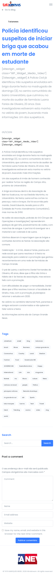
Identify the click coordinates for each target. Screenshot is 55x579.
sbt (23, 397)
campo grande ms (42, 347)
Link (20, 372)
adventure (7, 341)
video (38, 410)
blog (28, 341)
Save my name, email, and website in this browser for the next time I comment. (25, 532)
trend (6, 410)
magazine (39, 372)
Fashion (7, 360)
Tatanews (13, 21)
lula (28, 372)
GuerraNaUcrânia (25, 366)
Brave (16, 347)
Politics (35, 385)
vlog (47, 410)
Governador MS (30, 360)
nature (34, 379)
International (8, 372)
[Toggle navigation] (51, 4)
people (24, 385)
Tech (32, 404)
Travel (41, 404)
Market (6, 379)
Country (21, 353)
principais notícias (11, 391)
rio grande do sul (10, 397)
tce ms (22, 404)
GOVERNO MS (9, 366)
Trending (16, 410)
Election (42, 353)
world (6, 416)
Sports (32, 397)
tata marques (9, 404)
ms (16, 379)
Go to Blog (9, 9)
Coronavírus (8, 353)
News (45, 379)
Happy (40, 366)
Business (26, 347)
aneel (19, 341)
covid (32, 353)
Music (25, 379)
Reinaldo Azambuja (30, 391)
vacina (27, 410)
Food (17, 360)
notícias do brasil (10, 385)
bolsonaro (39, 341)
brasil (6, 347)
